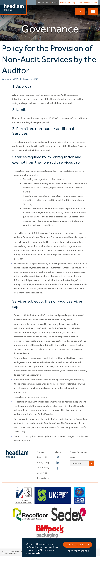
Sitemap (41, 452)
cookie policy (35, 553)
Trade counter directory (87, 2)
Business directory (67, 2)
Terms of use (43, 478)
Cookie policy (43, 467)
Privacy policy (43, 462)
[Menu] (93, 11)
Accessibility (42, 457)
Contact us (42, 472)
